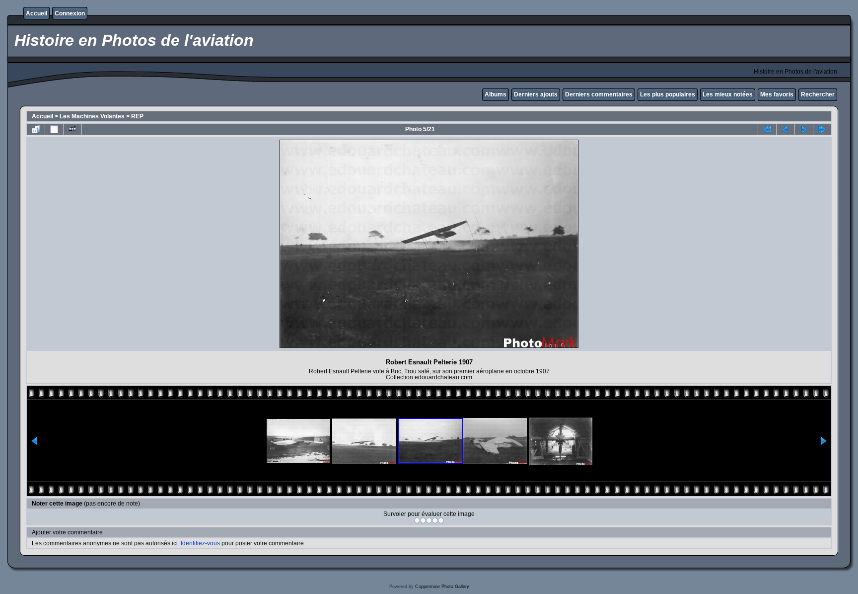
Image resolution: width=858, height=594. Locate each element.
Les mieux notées (728, 94)
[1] (417, 520)
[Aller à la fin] (822, 129)
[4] (435, 520)
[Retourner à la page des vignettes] (36, 129)
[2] (423, 520)
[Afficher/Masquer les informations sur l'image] (54, 129)
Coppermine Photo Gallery (442, 586)
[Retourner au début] (767, 129)
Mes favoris (776, 94)
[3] (429, 520)
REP (137, 116)
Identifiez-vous (200, 543)
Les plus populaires (667, 94)
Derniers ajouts (536, 94)
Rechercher (818, 94)
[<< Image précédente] (785, 129)
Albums (495, 94)
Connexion (70, 13)
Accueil (36, 13)
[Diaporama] (72, 129)
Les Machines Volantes (92, 116)
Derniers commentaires (599, 94)
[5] (441, 520)
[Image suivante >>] (804, 129)
